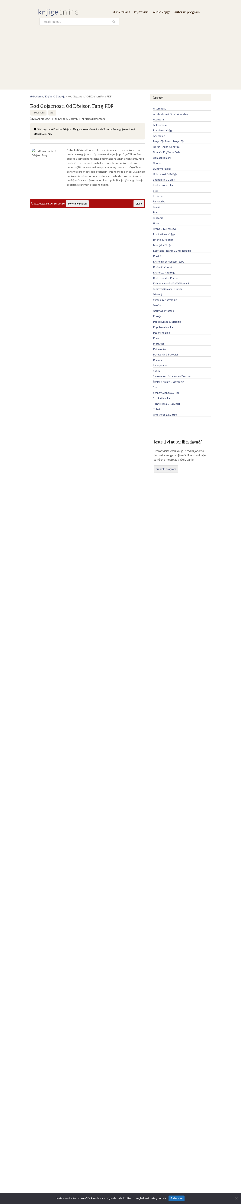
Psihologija (159, 349)
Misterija (158, 294)
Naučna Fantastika (164, 310)
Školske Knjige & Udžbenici (169, 381)
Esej (155, 190)
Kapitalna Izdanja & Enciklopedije (172, 250)
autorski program (187, 12)
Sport (156, 387)
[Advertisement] (120, 53)
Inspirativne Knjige (164, 234)
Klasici (157, 256)
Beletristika (160, 124)
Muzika (157, 305)
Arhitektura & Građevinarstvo (170, 114)
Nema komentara (95, 118)
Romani (157, 360)
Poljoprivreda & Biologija (167, 321)
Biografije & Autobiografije (168, 141)
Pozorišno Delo (162, 332)
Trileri (156, 409)
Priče (156, 338)
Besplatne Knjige (163, 130)
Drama (157, 163)
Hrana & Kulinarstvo (165, 228)
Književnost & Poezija (165, 278)
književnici (141, 12)
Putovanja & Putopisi (165, 354)
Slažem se (176, 1198)
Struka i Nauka (161, 398)
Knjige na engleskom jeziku (169, 261)
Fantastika (159, 201)
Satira (156, 370)
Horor (156, 223)
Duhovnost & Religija (165, 174)
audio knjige (162, 12)
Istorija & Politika (163, 239)
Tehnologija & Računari (166, 403)
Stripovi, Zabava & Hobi (166, 392)
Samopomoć (160, 365)
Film (155, 212)
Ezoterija (158, 196)
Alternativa (159, 108)
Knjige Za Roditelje (164, 272)
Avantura (158, 119)
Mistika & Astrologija (165, 299)
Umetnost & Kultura (165, 414)
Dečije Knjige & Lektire (166, 146)
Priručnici (158, 343)
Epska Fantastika (163, 185)
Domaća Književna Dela (166, 152)
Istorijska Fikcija (162, 245)
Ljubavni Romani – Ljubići (167, 288)
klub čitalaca (121, 12)
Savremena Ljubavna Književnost (172, 376)
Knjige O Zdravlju (68, 118)
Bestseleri (159, 135)
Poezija (157, 316)
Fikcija (156, 206)
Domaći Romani (162, 157)
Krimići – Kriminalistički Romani (171, 283)
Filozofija (158, 217)
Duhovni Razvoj (162, 168)
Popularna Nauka (163, 327)
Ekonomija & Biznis (164, 179)
